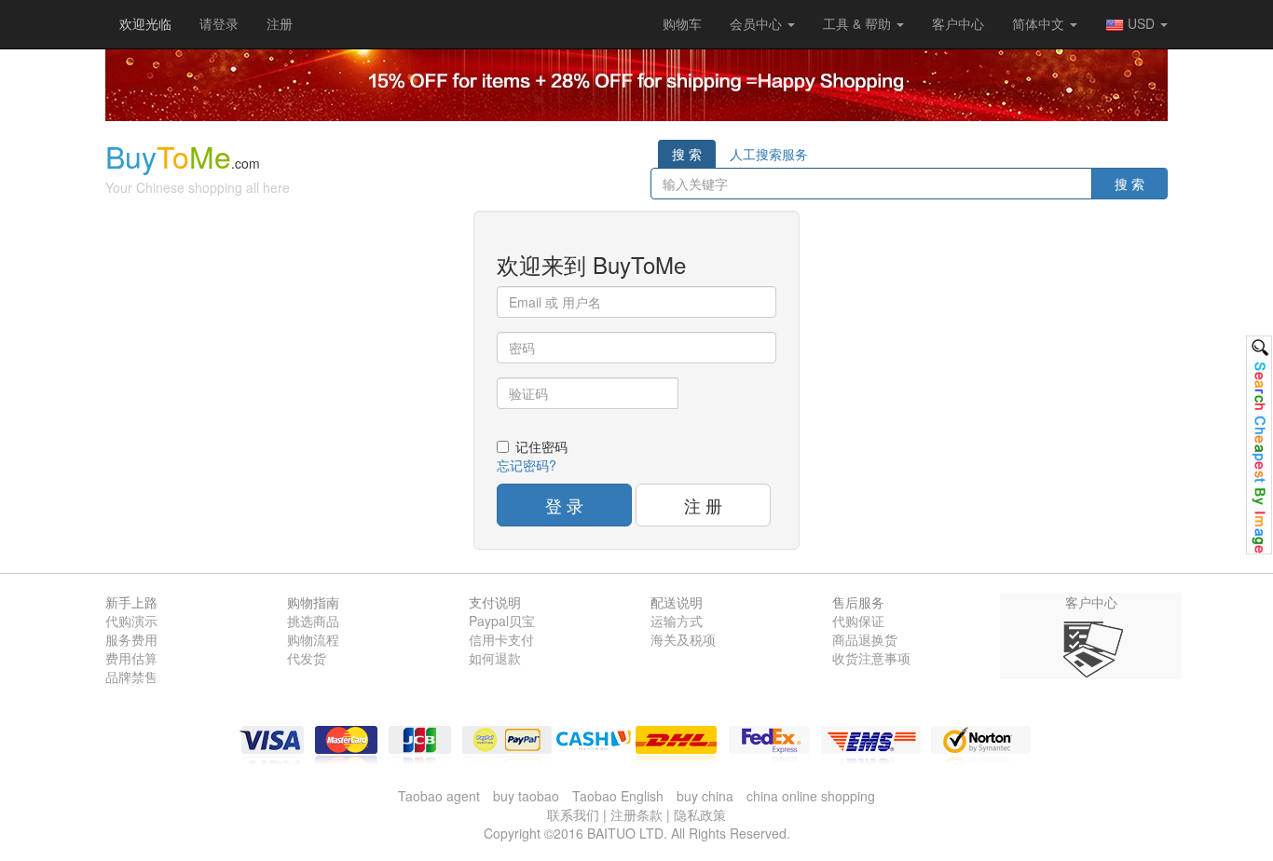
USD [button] (1141, 23)
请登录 (219, 23)
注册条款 (636, 814)
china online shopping (810, 795)
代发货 (306, 658)
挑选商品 (313, 620)
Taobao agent (439, 795)
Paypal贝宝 (502, 620)
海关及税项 (683, 639)
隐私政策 (700, 814)
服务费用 (131, 639)
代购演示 (131, 620)
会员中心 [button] (758, 23)
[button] (682, 23)
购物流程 (313, 639)
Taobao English (618, 795)
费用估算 (131, 658)
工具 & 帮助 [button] (859, 23)
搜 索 (687, 153)
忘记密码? (526, 465)
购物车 (682, 23)
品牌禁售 (131, 676)
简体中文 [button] (1040, 23)
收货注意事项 (871, 658)
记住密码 (541, 446)
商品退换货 (864, 639)
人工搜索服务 (769, 153)
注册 (280, 23)
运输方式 (676, 620)
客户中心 (958, 23)
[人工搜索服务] (1259, 444)
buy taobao (526, 795)
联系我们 (573, 814)
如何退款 (495, 658)
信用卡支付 (501, 639)
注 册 (703, 505)
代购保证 (858, 620)
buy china (705, 795)
